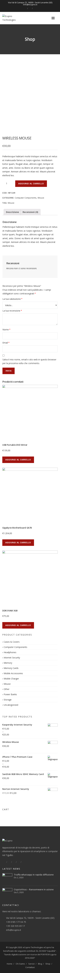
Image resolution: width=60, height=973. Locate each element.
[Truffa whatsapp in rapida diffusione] (7, 878)
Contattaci (30, 967)
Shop (47, 963)
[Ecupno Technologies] (14, 18)
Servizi (31, 963)
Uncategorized (11, 704)
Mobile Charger (11, 678)
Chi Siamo (20, 963)
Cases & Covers (12, 641)
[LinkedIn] (30, 8)
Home (9, 963)
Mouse (41, 197)
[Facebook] (25, 8)
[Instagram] (35, 8)
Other (6, 689)
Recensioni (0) (30, 212)
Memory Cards (11, 668)
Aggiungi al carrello (31, 183)
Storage (8, 699)
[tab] (12, 212)
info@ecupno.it (13, 929)
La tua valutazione (12, 298)
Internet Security (12, 657)
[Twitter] (9, 862)
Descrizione (12, 212)
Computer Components (25, 197)
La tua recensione (12, 310)
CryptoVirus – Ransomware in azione (34, 889)
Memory (8, 662)
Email (5, 342)
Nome (6, 329)
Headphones (10, 652)
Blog (40, 963)
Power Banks (10, 694)
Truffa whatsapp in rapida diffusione (34, 874)
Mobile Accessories (13, 673)
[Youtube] (23, 862)
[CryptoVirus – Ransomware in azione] (7, 893)
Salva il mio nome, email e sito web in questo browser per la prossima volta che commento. (29, 361)
